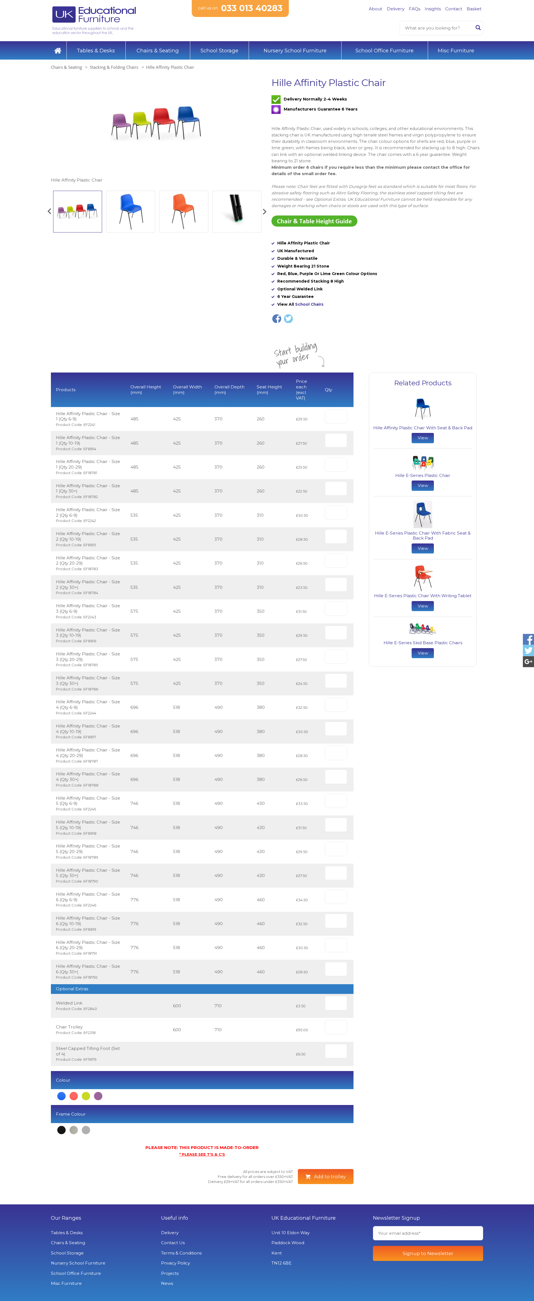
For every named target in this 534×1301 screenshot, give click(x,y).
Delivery (395, 8)
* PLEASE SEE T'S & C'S (202, 1154)
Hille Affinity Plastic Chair (170, 67)
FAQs (414, 8)
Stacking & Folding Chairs (114, 67)
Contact (453, 8)
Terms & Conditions (181, 1253)
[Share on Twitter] (288, 318)
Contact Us (173, 1242)
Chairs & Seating (158, 50)
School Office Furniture (384, 50)
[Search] (478, 29)
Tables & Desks (96, 50)
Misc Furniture (456, 50)
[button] (49, 211)
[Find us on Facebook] (528, 639)
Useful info (174, 1218)
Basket (474, 8)
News (167, 1283)
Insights (433, 8)
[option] (157, 130)
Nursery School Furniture (295, 50)
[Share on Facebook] (276, 318)
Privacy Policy (175, 1263)
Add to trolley (330, 1176)
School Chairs (309, 304)
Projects (170, 1273)
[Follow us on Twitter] (528, 650)
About (375, 8)
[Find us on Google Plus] (528, 661)
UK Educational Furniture (303, 1218)
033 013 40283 (252, 8)
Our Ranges (66, 1218)
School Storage (219, 50)
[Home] (58, 50)
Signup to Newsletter (428, 1253)
